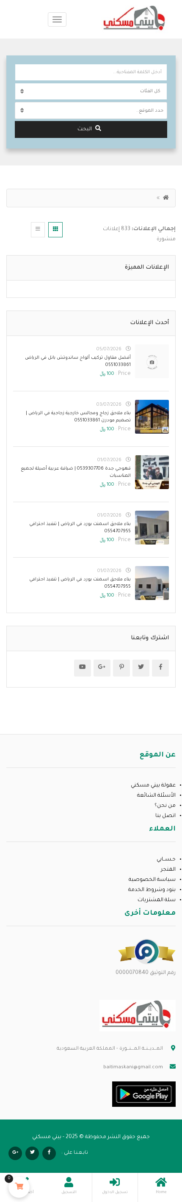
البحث (84, 129)
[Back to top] (27, 1149)
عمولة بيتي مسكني (153, 786)
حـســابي (166, 860)
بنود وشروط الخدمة (152, 890)
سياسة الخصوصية (152, 880)
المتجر (168, 870)
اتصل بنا (165, 816)
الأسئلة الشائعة (156, 796)
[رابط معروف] (147, 952)
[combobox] (91, 110)
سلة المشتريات (157, 900)
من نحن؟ (165, 806)
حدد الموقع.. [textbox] (149, 110)
